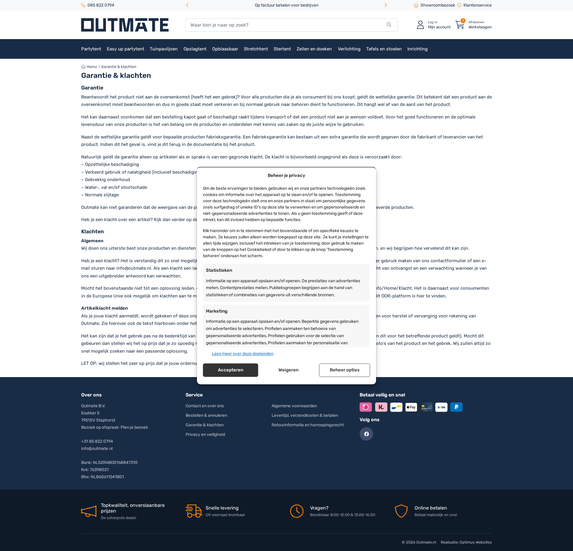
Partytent (91, 49)
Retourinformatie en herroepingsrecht (308, 424)
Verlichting (349, 49)
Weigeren (288, 370)
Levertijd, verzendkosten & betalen (305, 415)
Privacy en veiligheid (205, 434)
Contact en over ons (205, 405)
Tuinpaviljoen (164, 49)
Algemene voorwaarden (294, 405)
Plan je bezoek (134, 427)
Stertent (282, 49)
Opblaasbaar (225, 49)
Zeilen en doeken (314, 49)
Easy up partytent (125, 49)
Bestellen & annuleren (206, 415)
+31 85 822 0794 (97, 441)
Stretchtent (256, 49)
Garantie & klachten (205, 424)
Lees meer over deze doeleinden (242, 353)
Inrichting (417, 49)
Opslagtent (195, 49)
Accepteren (230, 370)
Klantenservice (477, 5)
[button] (385, 5)
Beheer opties (345, 370)
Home (91, 66)
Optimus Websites (476, 542)
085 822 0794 (100, 5)
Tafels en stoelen (384, 49)
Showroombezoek (437, 5)
